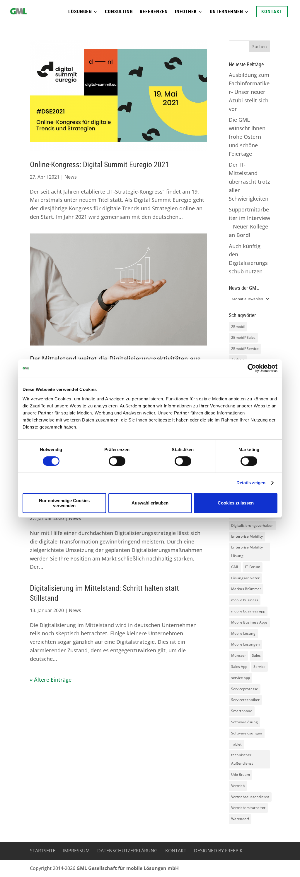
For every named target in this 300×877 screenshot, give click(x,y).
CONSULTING (119, 12)
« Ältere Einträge (50, 679)
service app (240, 677)
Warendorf (240, 818)
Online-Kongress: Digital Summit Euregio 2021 (99, 164)
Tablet (236, 744)
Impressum (76, 850)
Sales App (239, 666)
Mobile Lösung (243, 633)
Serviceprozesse (244, 688)
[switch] (117, 461)
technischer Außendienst (242, 759)
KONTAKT (271, 11)
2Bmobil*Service (245, 348)
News (70, 177)
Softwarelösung (244, 721)
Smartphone (241, 710)
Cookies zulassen (236, 502)
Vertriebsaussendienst (250, 796)
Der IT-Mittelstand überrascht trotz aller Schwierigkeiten (249, 181)
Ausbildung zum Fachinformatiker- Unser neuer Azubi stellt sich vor (249, 91)
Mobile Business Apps (249, 622)
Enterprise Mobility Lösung (247, 551)
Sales (256, 655)
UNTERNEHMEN (226, 12)
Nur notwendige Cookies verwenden (64, 503)
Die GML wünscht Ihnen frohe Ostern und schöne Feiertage (247, 136)
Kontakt (175, 850)
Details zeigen (250, 482)
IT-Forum (252, 566)
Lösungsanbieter (245, 577)
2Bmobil (238, 326)
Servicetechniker (245, 699)
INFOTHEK (186, 12)
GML (235, 566)
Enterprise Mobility (247, 536)
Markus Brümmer (246, 588)
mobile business (244, 599)
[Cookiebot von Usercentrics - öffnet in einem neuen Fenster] (251, 368)
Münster (238, 655)
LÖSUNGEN (80, 12)
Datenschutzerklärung (127, 850)
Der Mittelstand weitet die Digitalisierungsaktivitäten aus (115, 359)
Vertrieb (238, 785)
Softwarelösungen (246, 733)
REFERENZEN (154, 12)
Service (259, 666)
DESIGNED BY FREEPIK (218, 850)
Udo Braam (240, 774)
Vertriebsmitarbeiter (248, 807)
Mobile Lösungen (245, 644)
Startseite (42, 850)
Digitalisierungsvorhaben (252, 525)
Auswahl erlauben (150, 502)
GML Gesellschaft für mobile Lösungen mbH (127, 868)
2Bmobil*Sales (243, 337)
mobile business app (248, 611)
